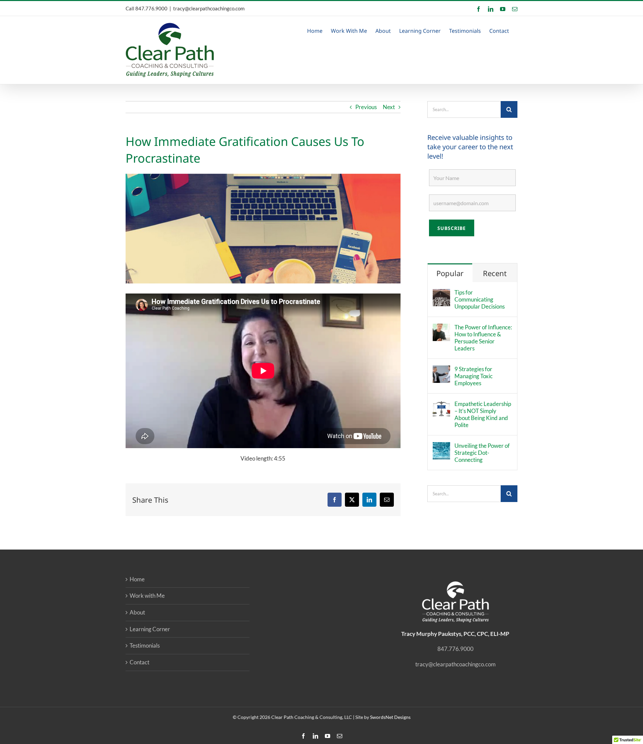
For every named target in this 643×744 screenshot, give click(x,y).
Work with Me (147, 595)
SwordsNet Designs (390, 717)
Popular (449, 273)
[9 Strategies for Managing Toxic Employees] (441, 370)
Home (137, 579)
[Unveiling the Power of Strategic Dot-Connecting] (441, 446)
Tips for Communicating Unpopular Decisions (479, 299)
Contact (139, 662)
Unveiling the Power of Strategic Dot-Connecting (482, 452)
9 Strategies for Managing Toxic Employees (473, 376)
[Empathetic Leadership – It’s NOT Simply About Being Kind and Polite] (441, 404)
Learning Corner (150, 629)
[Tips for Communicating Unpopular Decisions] (441, 293)
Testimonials (145, 645)
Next (389, 106)
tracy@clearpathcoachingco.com (208, 8)
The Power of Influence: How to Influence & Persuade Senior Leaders (483, 338)
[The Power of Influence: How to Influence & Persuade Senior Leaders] (441, 328)
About (137, 612)
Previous (366, 106)
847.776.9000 (151, 8)
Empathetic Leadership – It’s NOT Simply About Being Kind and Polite (482, 414)
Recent (495, 273)
